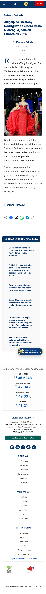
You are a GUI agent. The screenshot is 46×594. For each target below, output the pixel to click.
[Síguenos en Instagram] (34, 447)
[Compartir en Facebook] (11, 218)
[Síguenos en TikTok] (23, 447)
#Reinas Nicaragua (16, 205)
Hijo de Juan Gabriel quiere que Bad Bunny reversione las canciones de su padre (20, 341)
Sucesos (24, 461)
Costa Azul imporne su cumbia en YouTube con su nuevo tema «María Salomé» (21, 252)
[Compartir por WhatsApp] (22, 218)
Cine (24, 514)
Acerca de (24, 533)
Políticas (24, 482)
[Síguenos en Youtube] (17, 447)
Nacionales (24, 465)
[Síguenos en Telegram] (28, 447)
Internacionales (24, 474)
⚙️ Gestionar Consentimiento (24, 559)
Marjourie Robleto (24, 42)
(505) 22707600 (27, 429)
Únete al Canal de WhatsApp (23, 438)
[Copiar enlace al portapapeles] (33, 218)
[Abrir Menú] (4, 4)
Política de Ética (24, 554)
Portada (7, 15)
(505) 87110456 (27, 432)
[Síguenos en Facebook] (12, 447)
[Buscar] (15, 4)
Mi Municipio (24, 518)
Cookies (24, 546)
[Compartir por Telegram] (27, 218)
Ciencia (24, 506)
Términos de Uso (24, 550)
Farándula (18, 15)
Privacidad (24, 542)
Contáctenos (24, 537)
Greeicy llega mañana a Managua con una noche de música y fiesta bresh (20, 287)
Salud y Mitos (24, 510)
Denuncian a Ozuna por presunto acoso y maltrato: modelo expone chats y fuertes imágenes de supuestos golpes (20, 322)
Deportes (24, 470)
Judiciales (24, 478)
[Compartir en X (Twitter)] (16, 218)
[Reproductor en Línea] (9, 4)
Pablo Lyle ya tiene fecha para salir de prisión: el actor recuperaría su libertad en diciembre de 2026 (20, 270)
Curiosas (24, 501)
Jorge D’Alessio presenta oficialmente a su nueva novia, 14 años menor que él (21, 304)
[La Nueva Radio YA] (26, 4)
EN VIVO (39, 4)
